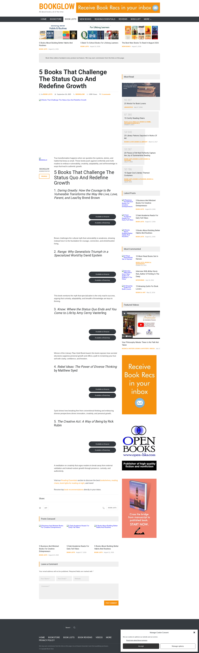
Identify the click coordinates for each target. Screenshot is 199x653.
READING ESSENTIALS (105, 19)
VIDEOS (152, 348)
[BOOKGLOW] (44, 161)
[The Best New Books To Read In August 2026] (141, 32)
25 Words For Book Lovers (135, 103)
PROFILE (44, 176)
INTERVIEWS (140, 280)
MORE (146, 19)
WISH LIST (135, 19)
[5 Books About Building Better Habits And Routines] (58, 32)
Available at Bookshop (102, 223)
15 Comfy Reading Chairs (134, 118)
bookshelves (105, 480)
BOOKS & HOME (145, 122)
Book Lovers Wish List (131, 122)
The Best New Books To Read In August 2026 (140, 43)
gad (46, 508)
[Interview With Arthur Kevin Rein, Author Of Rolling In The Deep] (127, 276)
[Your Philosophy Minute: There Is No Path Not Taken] (141, 325)
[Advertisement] (139, 578)
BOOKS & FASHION (139, 179)
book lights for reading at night (72, 483)
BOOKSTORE (56, 19)
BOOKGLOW (57, 6)
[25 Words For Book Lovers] (141, 90)
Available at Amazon (102, 217)
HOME (44, 19)
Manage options (178, 646)
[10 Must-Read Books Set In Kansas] (127, 261)
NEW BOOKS (85, 19)
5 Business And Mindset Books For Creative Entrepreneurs (49, 548)
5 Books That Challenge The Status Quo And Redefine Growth (73, 79)
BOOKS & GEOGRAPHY (143, 263)
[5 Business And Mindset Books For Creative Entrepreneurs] (51, 534)
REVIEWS (123, 19)
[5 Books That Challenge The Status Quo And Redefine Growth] (79, 125)
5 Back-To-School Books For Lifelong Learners (99, 43)
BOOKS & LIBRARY (141, 142)
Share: (42, 499)
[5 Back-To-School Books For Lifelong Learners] (99, 32)
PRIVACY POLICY (47, 640)
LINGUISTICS (128, 107)
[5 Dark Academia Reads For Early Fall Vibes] (79, 534)
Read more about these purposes (136, 640)
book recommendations (73, 490)
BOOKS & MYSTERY (142, 348)
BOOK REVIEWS (85, 637)
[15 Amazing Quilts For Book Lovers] (127, 291)
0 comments (106, 94)
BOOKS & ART (129, 142)
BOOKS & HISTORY (128, 348)
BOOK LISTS (70, 19)
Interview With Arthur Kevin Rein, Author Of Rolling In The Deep (147, 274)
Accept (141, 646)
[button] (194, 632)
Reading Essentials (69, 480)
